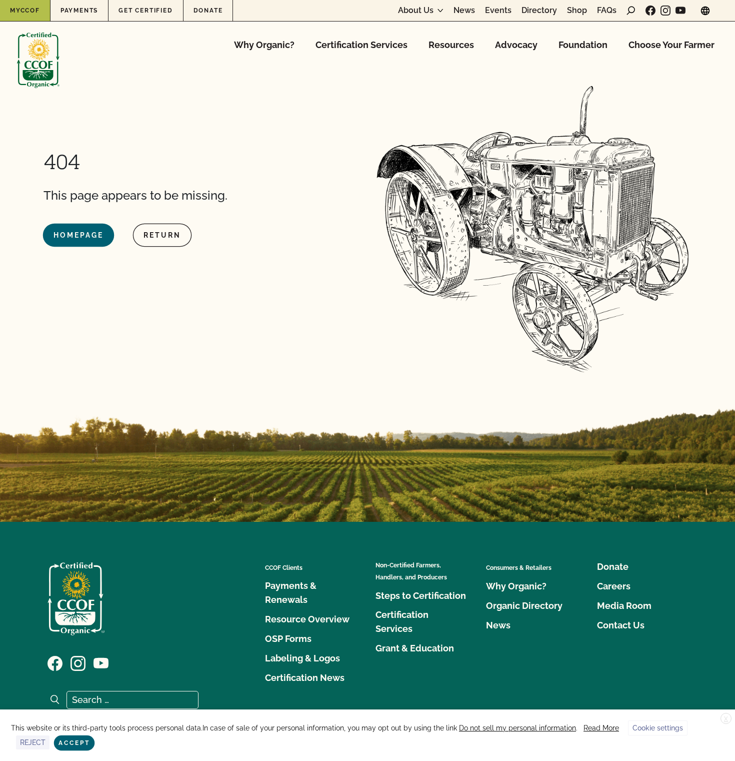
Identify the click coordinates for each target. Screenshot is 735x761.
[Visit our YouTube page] (681, 11)
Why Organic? (264, 45)
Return (162, 235)
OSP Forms (288, 638)
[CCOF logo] (38, 50)
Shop (577, 10)
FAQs (606, 10)
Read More (601, 728)
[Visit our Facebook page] (651, 11)
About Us (416, 10)
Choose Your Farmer (671, 45)
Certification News (304, 677)
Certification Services (362, 45)
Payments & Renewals (290, 592)
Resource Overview (307, 619)
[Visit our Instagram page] (665, 11)
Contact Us (620, 625)
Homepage (79, 235)
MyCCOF (25, 10)
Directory (539, 10)
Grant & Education (415, 648)
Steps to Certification (421, 595)
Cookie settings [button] (657, 728)
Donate (208, 10)
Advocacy (516, 45)
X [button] (726, 718)
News (464, 10)
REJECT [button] (33, 742)
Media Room (624, 605)
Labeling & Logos (302, 658)
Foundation (583, 45)
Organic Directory (524, 605)
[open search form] (631, 10)
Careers (613, 586)
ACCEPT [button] (74, 742)
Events (498, 10)
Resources (451, 45)
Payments (79, 10)
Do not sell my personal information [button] (517, 728)
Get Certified (145, 10)
